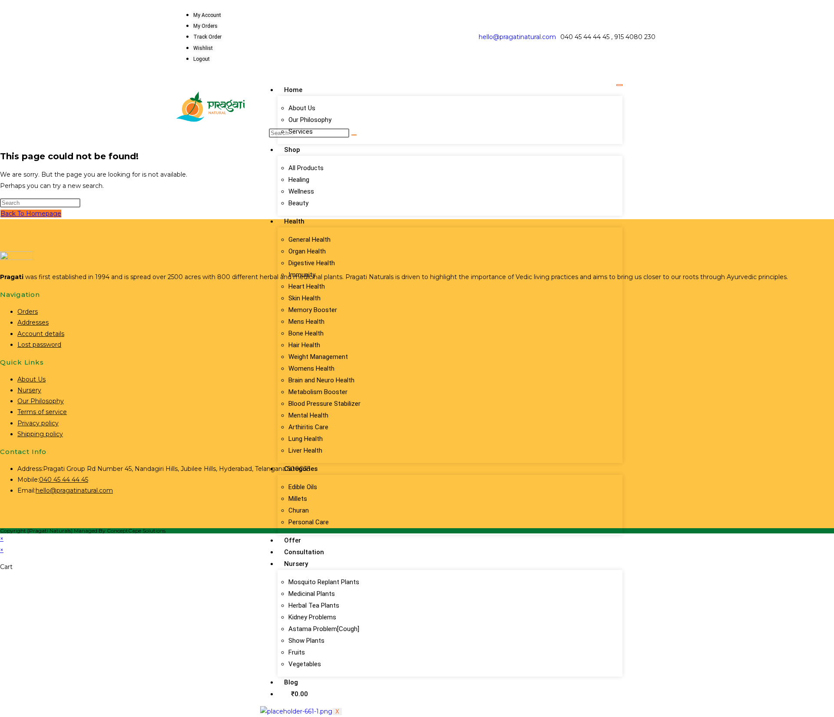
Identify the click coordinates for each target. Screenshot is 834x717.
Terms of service (42, 412)
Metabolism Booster (318, 392)
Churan (298, 510)
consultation (304, 552)
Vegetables (304, 664)
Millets (297, 499)
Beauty (298, 203)
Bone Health (306, 333)
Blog (291, 682)
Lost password (39, 345)
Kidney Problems (312, 617)
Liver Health (305, 450)
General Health (309, 239)
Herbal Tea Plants (313, 605)
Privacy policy (38, 423)
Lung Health (305, 439)
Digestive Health (311, 263)
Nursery (296, 564)
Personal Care (308, 522)
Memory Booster (312, 310)
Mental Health (308, 415)
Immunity (301, 275)
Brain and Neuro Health (321, 380)
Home (293, 90)
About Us (301, 108)
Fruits (296, 652)
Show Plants (306, 641)
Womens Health (311, 368)
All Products (306, 168)
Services (300, 131)
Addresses (33, 322)
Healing (298, 180)
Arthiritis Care (308, 427)
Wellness (301, 191)
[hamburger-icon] (619, 85)
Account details (40, 334)
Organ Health (307, 251)
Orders (27, 312)
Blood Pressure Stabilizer (324, 404)
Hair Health (304, 345)
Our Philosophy (309, 120)
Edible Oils (302, 487)
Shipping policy (40, 434)
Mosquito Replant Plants (323, 582)
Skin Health (304, 298)
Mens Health (306, 322)
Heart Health (306, 286)
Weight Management (318, 357)
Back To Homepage (30, 213)
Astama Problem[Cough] (323, 629)
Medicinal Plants (311, 594)
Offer (292, 540)
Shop (292, 150)
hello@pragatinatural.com (517, 37)
